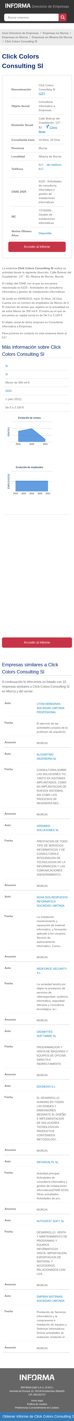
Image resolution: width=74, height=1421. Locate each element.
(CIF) (42, 93)
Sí (6, 365)
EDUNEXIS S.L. (46, 1086)
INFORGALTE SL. (48, 1162)
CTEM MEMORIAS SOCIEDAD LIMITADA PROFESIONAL (50, 708)
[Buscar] (62, 17)
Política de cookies (37, 1404)
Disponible (45, 233)
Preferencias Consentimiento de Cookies (37, 1407)
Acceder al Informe (37, 246)
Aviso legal (37, 1400)
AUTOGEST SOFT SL (50, 1221)
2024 (8, 390)
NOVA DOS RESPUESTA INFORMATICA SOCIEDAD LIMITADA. (52, 901)
